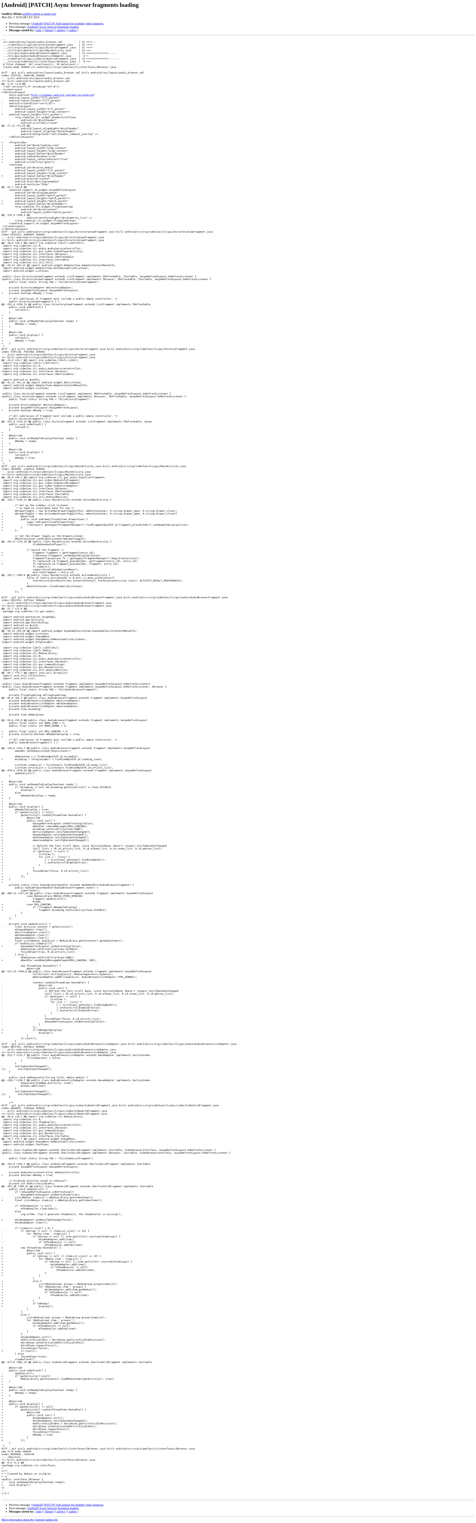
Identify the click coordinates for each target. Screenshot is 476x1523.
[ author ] (72, 30)
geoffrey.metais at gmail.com (39, 13)
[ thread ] (49, 30)
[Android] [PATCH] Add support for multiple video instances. (67, 23)
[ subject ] (61, 30)
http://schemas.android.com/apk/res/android (62, 95)
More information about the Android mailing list (29, 1519)
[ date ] (39, 30)
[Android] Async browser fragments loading (53, 26)
